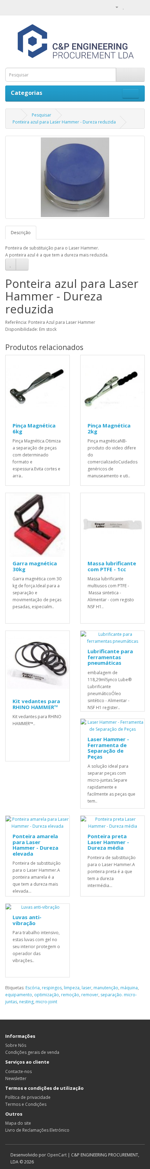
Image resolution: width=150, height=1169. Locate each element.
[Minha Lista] (131, 7)
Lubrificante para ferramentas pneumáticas (110, 657)
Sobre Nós (15, 1045)
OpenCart (57, 1155)
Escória (32, 988)
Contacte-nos (18, 1071)
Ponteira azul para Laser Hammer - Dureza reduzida (64, 122)
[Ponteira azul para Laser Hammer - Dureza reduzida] (75, 177)
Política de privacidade (28, 1097)
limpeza (72, 988)
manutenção (105, 988)
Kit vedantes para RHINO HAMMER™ (36, 704)
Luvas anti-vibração (27, 920)
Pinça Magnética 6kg (34, 428)
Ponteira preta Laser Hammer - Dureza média (108, 842)
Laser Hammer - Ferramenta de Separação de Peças (108, 748)
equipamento (18, 995)
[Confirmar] (139, 7)
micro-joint (46, 1002)
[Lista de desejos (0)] (124, 7)
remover (89, 995)
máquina (129, 988)
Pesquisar (41, 115)
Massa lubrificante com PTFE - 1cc (112, 566)
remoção (70, 995)
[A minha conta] (114, 7)
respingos (52, 988)
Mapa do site (18, 1123)
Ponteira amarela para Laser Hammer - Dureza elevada (35, 845)
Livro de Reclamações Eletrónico (37, 1130)
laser (86, 988)
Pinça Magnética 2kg (109, 428)
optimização (46, 995)
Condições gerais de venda (32, 1052)
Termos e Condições (25, 1104)
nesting (26, 1002)
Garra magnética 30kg (35, 566)
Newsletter (16, 1078)
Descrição (21, 233)
